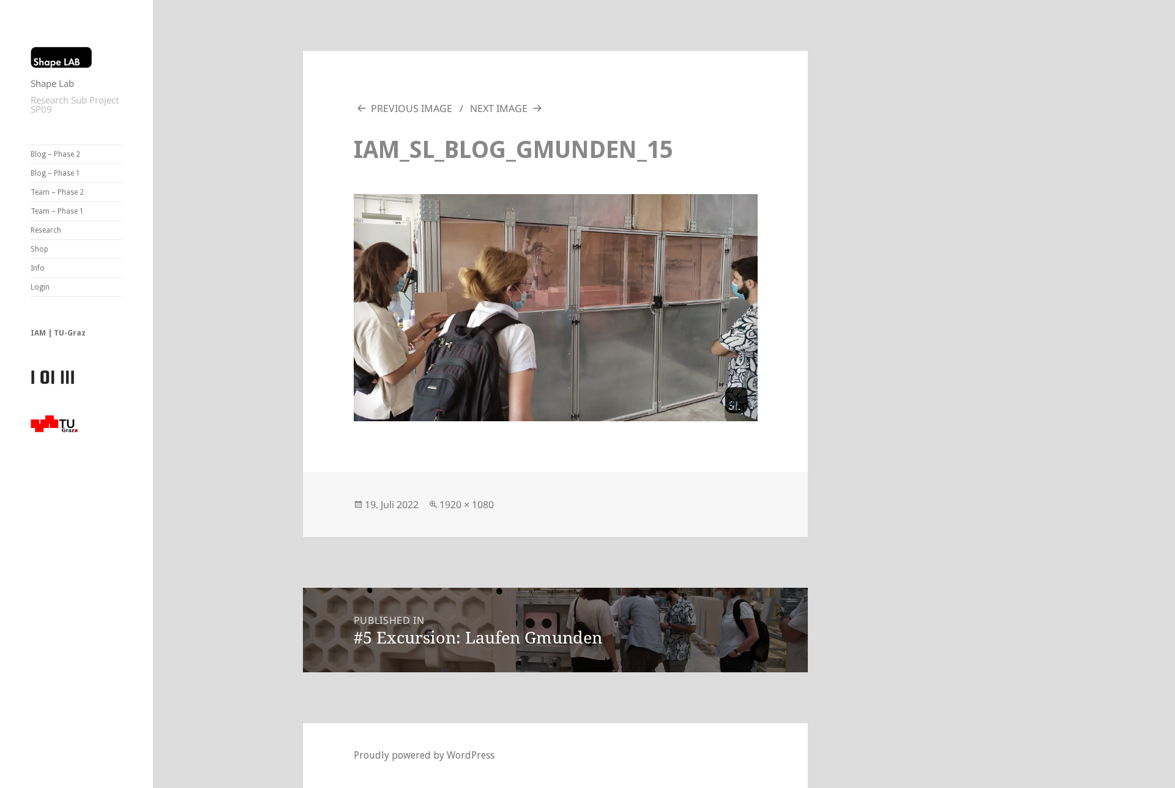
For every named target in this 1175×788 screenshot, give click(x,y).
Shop (39, 249)
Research (46, 230)
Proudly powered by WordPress (424, 755)
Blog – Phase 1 (55, 173)
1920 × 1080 (466, 504)
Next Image (499, 108)
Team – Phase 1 (57, 211)
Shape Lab (52, 83)
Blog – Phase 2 (55, 154)
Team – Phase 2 (57, 192)
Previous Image (411, 108)
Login (40, 287)
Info (38, 268)
